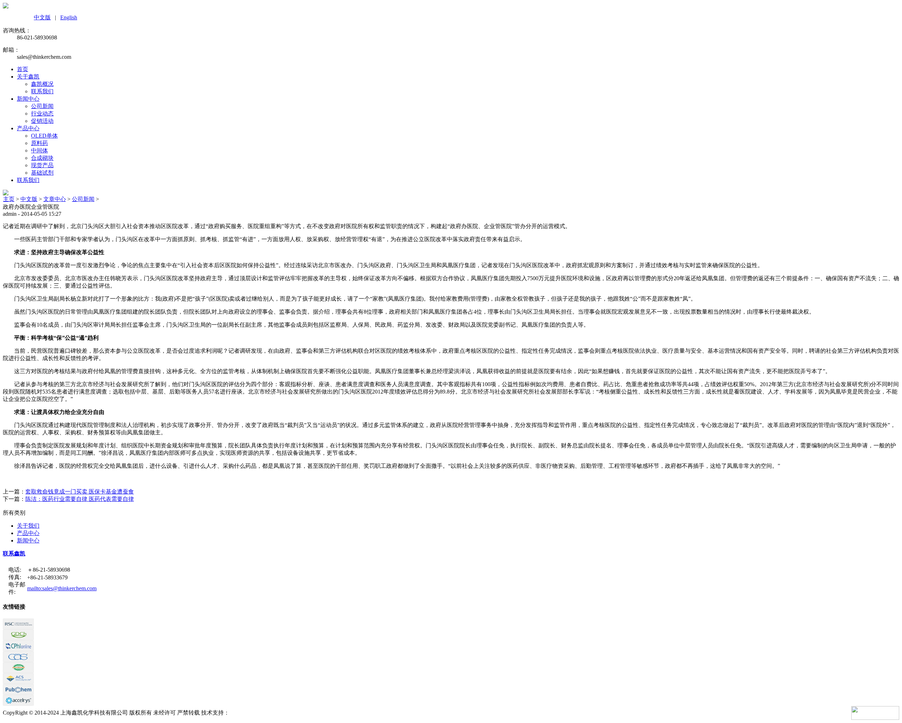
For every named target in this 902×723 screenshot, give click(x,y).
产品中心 (28, 128)
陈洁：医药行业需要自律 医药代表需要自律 (79, 499)
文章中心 (54, 199)
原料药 (39, 143)
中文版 (42, 17)
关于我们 (28, 526)
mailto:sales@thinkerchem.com (62, 588)
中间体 (39, 150)
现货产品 (42, 165)
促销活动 (42, 121)
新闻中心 (28, 99)
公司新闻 (42, 106)
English (68, 17)
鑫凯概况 (42, 84)
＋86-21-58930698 (48, 570)
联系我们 (42, 91)
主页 (8, 199)
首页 (22, 69)
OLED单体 (44, 136)
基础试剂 (42, 173)
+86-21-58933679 (47, 577)
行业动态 (42, 114)
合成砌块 (42, 158)
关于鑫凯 (28, 77)
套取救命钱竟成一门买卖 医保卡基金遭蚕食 (79, 492)
